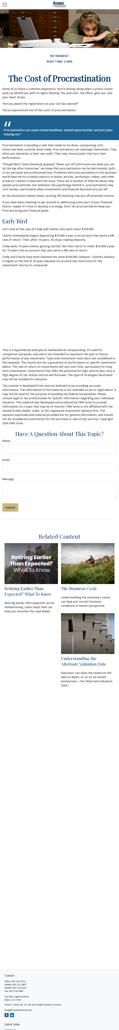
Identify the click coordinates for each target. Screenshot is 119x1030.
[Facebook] (6, 1015)
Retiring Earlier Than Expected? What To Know (27, 591)
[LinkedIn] (12, 1015)
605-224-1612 (19, 981)
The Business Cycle (79, 588)
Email (6, 460)
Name (6, 441)
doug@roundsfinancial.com (18, 1010)
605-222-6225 (19, 987)
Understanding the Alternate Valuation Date (83, 661)
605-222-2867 (19, 984)
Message (8, 479)
